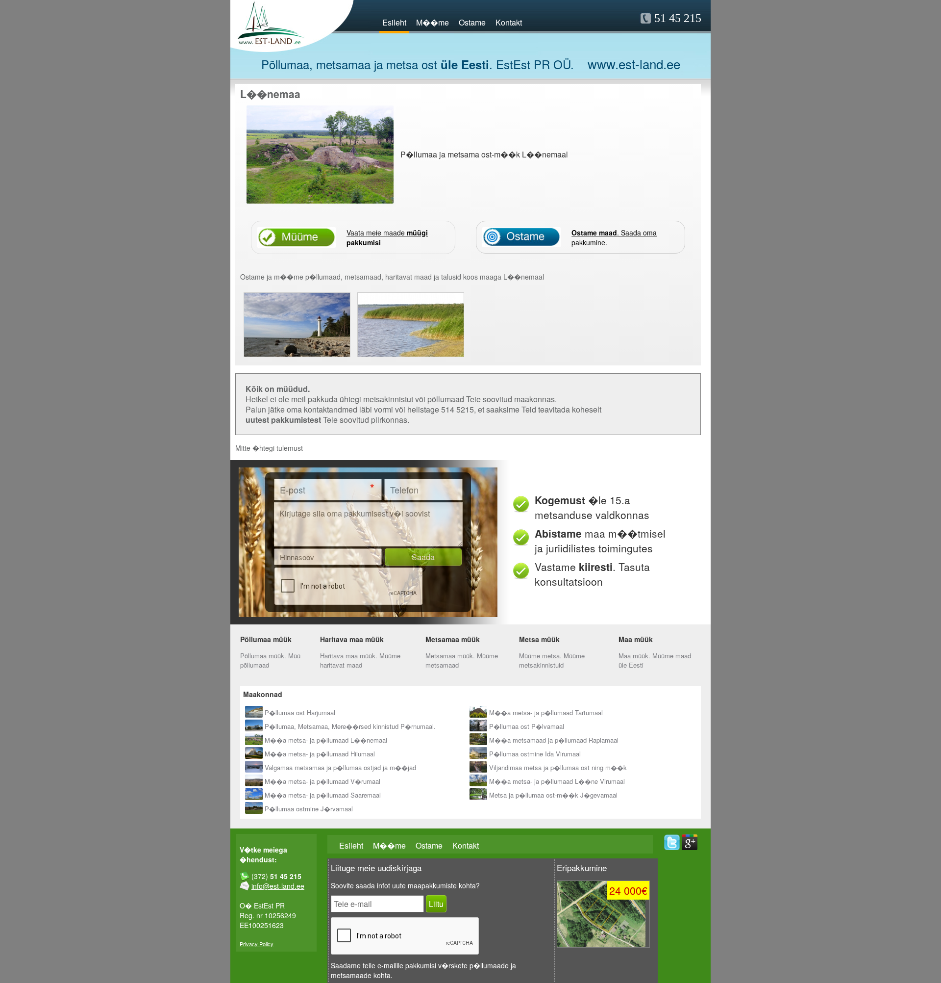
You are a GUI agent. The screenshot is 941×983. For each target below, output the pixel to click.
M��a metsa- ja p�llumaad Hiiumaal (320, 753)
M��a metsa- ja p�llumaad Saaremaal (323, 795)
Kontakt (508, 22)
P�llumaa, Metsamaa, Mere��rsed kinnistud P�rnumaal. (350, 726)
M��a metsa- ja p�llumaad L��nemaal (326, 740)
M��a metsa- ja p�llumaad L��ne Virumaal (557, 781)
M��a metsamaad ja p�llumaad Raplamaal (554, 740)
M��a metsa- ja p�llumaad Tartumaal (546, 712)
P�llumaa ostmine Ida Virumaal (535, 753)
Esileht (394, 22)
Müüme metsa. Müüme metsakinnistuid (552, 660)
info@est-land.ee (277, 886)
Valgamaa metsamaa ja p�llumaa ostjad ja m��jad (340, 767)
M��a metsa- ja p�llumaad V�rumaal (322, 781)
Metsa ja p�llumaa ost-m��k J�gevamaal (553, 795)
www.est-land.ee (634, 63)
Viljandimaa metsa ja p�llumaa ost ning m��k (558, 767)
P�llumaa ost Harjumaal (300, 712)
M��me (432, 22)
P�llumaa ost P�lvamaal (526, 726)
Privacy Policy (256, 944)
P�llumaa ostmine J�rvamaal (309, 808)
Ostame (472, 22)
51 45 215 (677, 18)
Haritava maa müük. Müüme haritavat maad (360, 660)
